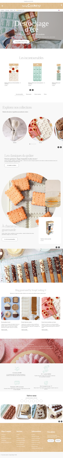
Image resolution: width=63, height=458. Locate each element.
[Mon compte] (58, 6)
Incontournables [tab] (19, 94)
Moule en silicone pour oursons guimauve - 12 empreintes (36, 83)
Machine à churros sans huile (46, 238)
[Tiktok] (29, 401)
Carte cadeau (7, 10)
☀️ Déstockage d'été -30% (20, 10)
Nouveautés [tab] (28, 94)
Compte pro (2, 10)
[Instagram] (22, 401)
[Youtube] (33, 401)
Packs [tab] (45, 94)
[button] (2, 6)
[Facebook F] (25, 401)
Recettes (11, 10)
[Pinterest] (37, 401)
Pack (14, 10)
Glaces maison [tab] (37, 94)
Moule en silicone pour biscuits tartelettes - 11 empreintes (12, 83)
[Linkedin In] (41, 401)
